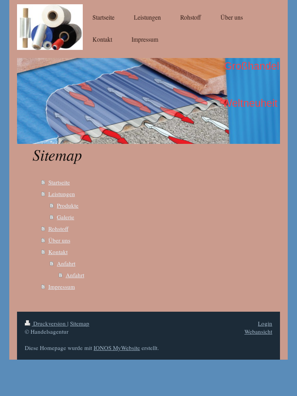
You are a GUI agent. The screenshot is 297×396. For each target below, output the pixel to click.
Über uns (59, 240)
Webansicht (258, 331)
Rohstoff (58, 228)
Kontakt (58, 252)
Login (265, 323)
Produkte (68, 205)
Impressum (61, 286)
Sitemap (79, 323)
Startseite (59, 182)
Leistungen (61, 194)
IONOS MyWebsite (117, 348)
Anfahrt (66, 263)
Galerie (65, 217)
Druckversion (49, 323)
